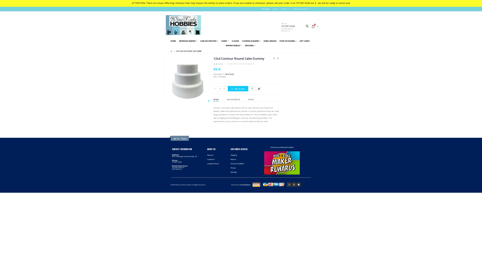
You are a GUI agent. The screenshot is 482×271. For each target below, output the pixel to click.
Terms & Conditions (237, 163)
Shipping (234, 155)
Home (171, 51)
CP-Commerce (245, 185)
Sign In (275, 9)
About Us (210, 155)
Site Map (234, 172)
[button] (209, 101)
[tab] (218, 99)
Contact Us (285, 9)
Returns (233, 159)
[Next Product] (278, 58)
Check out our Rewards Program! (282, 147)
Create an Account (300, 9)
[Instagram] (294, 184)
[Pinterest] (298, 184)
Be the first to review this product (240, 64)
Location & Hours (213, 163)
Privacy (233, 168)
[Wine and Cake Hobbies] (183, 25)
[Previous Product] (274, 58)
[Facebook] (289, 184)
